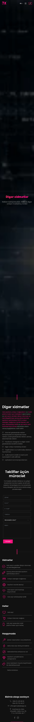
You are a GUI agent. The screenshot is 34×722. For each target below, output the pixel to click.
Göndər (8, 541)
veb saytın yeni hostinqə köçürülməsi (16, 425)
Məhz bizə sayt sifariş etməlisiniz (18, 646)
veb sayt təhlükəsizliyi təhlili (15, 423)
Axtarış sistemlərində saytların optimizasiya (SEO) (16, 573)
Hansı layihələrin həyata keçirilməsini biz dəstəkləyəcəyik (18, 664)
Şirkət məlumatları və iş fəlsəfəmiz (19, 640)
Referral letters (12, 670)
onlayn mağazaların (19, 412)
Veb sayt (10, 612)
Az (21, 3)
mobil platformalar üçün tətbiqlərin (17, 413)
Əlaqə (30, 3)
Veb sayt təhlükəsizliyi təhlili (16, 597)
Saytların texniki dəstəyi (15, 585)
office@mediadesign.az (18, 706)
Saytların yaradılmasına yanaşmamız (15, 658)
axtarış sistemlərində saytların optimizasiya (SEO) (15, 419)
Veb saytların (6, 412)
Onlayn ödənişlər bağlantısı (16, 579)
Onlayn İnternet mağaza (15, 618)
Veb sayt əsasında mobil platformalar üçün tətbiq (14, 624)
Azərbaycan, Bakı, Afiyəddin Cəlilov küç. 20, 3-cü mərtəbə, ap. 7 (17, 711)
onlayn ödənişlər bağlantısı (14, 421)
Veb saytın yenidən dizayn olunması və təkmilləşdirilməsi (18, 566)
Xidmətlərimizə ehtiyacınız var (17, 652)
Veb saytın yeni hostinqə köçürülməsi (15, 591)
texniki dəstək (21, 422)
